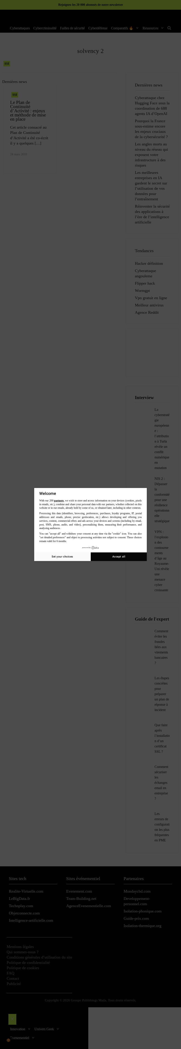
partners (59, 500)
